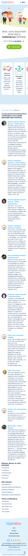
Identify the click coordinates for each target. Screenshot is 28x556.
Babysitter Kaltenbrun (8, 489)
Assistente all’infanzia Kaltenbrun (11, 487)
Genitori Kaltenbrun (7, 492)
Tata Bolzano (5, 467)
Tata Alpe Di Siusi (7, 504)
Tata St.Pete (5, 509)
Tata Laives (5, 478)
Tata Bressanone (6, 473)
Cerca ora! (16, 47)
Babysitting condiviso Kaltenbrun (11, 495)
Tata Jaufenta (6, 511)
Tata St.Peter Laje (7, 506)
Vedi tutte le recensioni (14, 549)
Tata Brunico (5, 475)
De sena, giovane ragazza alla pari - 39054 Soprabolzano (17, 202)
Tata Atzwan (5, 501)
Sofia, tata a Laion (14, 370)
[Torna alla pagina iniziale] (8, 2)
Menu (23, 2)
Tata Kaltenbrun (6, 484)
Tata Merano (5, 470)
